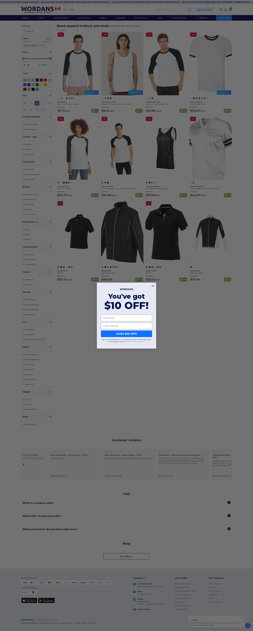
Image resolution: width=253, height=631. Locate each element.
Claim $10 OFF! (126, 333)
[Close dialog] (152, 286)
